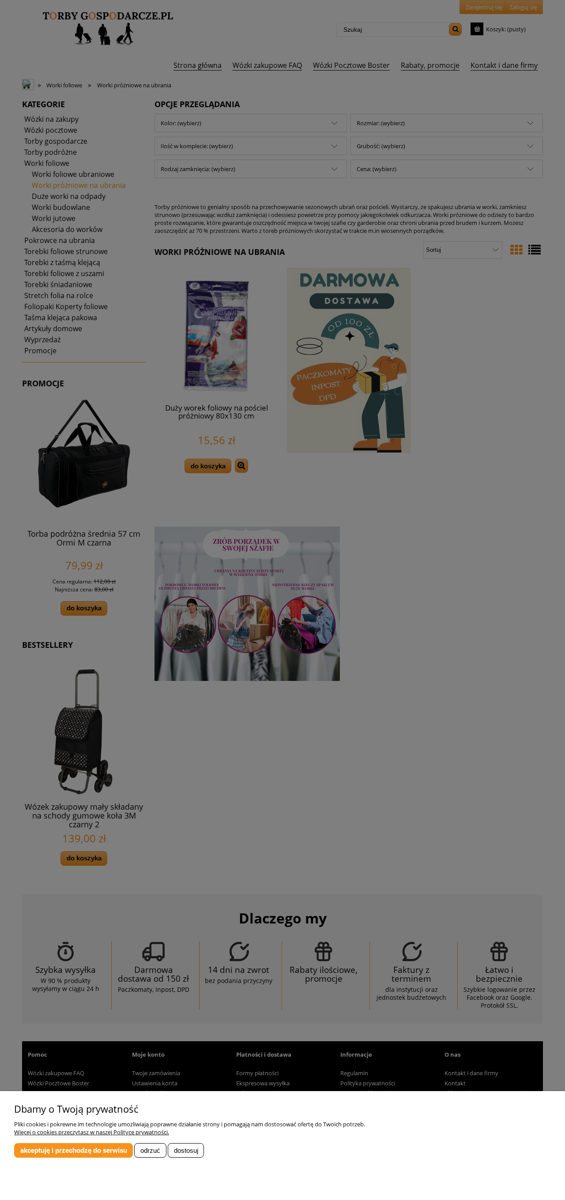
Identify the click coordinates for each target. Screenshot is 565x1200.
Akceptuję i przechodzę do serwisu (73, 1150)
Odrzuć (150, 1150)
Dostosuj (186, 1150)
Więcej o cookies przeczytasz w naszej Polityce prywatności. (91, 1132)
